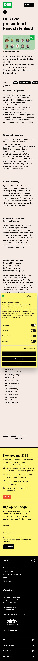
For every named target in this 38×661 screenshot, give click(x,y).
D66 (15, 82)
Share (6, 85)
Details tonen (28, 348)
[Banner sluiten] (35, 295)
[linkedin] (8, 560)
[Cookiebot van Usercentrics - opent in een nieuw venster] (23, 296)
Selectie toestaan (19, 359)
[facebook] (5, 560)
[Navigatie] (32, 560)
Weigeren (19, 364)
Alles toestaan (19, 354)
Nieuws (13, 436)
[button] (29, 5)
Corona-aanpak (25, 82)
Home (5, 436)
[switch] (33, 330)
